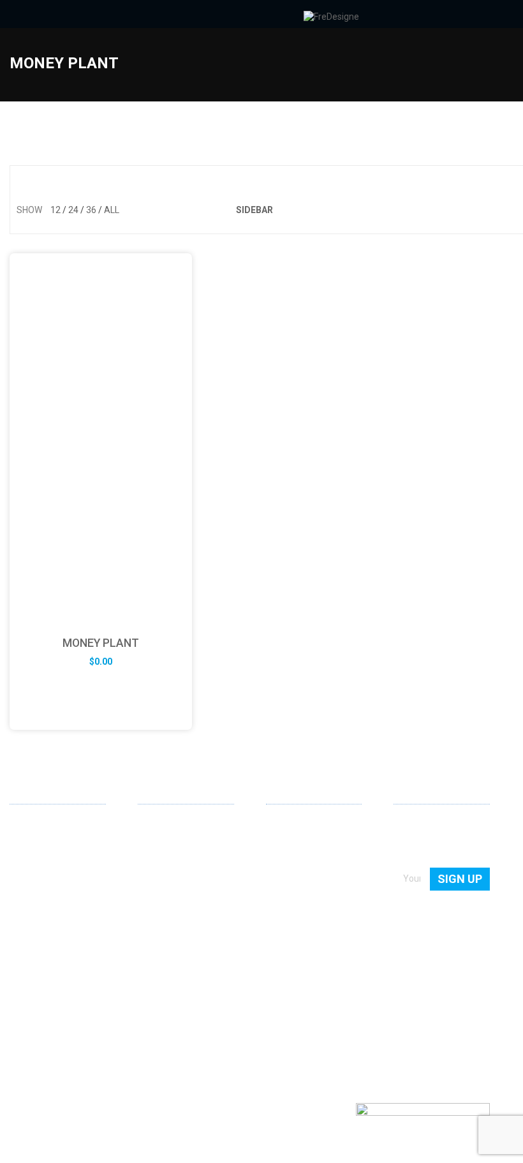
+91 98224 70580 (45, 980)
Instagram (81, 1003)
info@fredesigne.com (54, 961)
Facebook (40, 1003)
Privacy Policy (293, 898)
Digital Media (163, 880)
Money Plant (101, 642)
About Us (284, 825)
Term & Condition (300, 916)
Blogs (277, 880)
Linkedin (19, 1003)
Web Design (161, 825)
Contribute (287, 861)
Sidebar (254, 210)
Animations (161, 898)
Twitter (60, 1003)
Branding (156, 861)
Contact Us (288, 843)
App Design (161, 843)
